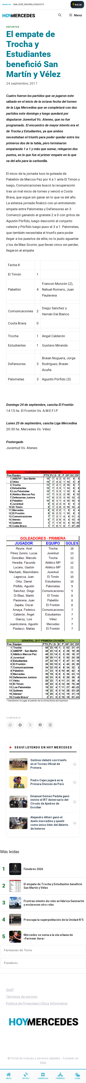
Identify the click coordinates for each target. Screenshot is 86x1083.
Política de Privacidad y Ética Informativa (36, 1003)
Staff (10, 990)
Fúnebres (11, 963)
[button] (59, 15)
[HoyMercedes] (18, 15)
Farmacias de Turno (18, 950)
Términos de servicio (21, 997)
